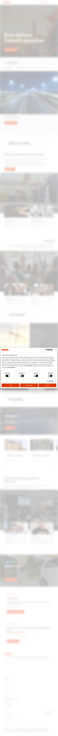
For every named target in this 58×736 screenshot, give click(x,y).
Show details (50, 381)
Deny (10, 385)
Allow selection (29, 385)
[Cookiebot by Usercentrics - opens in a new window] (46, 350)
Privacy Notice (11, 367)
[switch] (22, 376)
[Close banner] (55, 349)
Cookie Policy (29, 365)
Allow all (47, 385)
